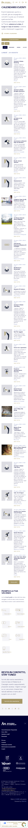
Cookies (3, 742)
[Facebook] (2, 708)
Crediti (3, 749)
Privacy (3, 740)
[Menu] (26, 2)
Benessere (11, 47)
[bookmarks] (19, 2)
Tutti (5, 47)
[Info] (13, 2)
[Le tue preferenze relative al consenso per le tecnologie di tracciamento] (25, 825)
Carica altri (14, 582)
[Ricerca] (2, 43)
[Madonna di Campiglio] (6, 2)
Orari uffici (4, 732)
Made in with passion (19, 799)
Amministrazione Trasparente (9, 729)
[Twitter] (12, 708)
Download (4, 736)
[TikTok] (15, 708)
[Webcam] (22, 2)
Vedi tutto (17, 82)
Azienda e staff (5, 734)
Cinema (18, 47)
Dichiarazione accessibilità (8, 746)
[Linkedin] (18, 708)
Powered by (21, 801)
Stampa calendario (10, 33)
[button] (25, 723)
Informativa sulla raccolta (9, 826)
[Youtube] (9, 708)
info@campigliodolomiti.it (9, 788)
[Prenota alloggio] (16, 2)
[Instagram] (6, 708)
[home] (8, 723)
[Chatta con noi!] (24, 824)
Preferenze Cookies (6, 744)
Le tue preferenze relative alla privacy (15, 823)
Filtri (7, 43)
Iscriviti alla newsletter (12, 701)
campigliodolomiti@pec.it (8, 790)
